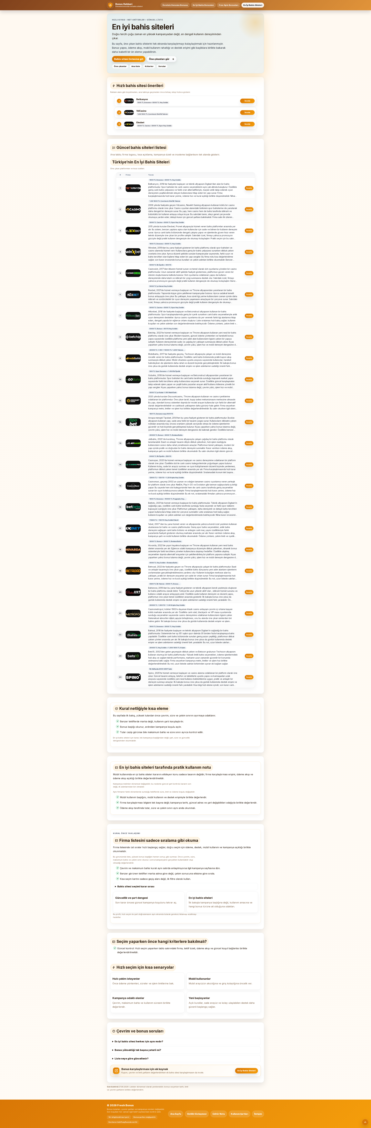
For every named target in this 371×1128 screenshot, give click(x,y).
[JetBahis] (133, 443)
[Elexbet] (129, 124)
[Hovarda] (133, 549)
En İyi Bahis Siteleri (252, 5)
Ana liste (135, 66)
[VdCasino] (129, 112)
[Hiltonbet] (133, 316)
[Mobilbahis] (133, 358)
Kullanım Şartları (239, 1114)
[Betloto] (133, 507)
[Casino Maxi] (133, 486)
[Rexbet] (133, 294)
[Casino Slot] (133, 273)
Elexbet (140, 122)
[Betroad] (133, 571)
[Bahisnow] (133, 592)
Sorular (162, 66)
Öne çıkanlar (120, 66)
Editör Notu (219, 1114)
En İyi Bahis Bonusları (203, 5)
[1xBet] (133, 528)
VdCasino (141, 111)
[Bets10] (133, 656)
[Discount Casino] (133, 401)
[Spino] (133, 677)
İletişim (258, 1114)
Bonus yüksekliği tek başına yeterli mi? (138, 1050)
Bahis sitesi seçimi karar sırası (135, 886)
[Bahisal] (133, 634)
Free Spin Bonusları (228, 5)
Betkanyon (142, 99)
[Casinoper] (133, 464)
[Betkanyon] (129, 101)
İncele (247, 101)
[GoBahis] (133, 379)
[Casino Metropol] (133, 613)
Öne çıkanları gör (159, 59)
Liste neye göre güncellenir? (132, 1058)
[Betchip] (133, 337)
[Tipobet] (133, 422)
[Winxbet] (133, 252)
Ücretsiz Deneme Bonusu (175, 5)
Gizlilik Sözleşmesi (197, 1114)
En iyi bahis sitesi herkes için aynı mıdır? (139, 1041)
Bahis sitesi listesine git (128, 59)
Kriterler (149, 66)
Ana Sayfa (175, 1114)
